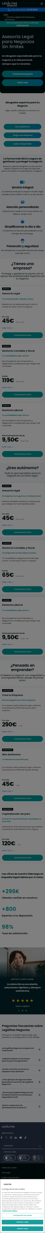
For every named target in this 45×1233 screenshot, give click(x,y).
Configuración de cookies (22, 1215)
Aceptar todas (22, 1229)
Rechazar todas (23, 1222)
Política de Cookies (9, 1211)
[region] (22, 1206)
